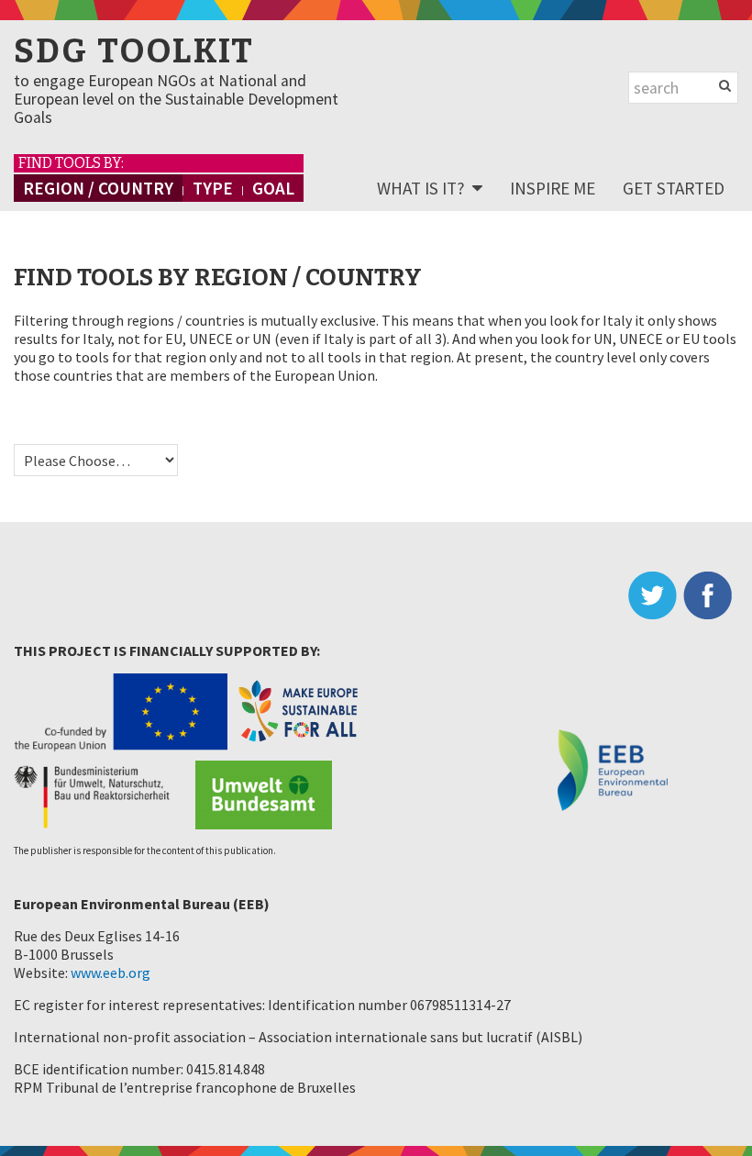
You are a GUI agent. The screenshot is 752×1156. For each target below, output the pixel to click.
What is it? (421, 188)
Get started (673, 188)
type (213, 188)
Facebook (710, 595)
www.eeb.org (110, 972)
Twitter (655, 595)
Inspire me (552, 188)
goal (273, 188)
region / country (98, 188)
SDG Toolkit (134, 51)
